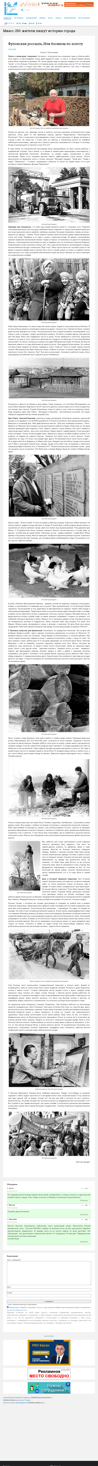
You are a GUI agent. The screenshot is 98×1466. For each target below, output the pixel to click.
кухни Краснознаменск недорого (17, 1397)
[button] (14, 195)
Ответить (84, 1200)
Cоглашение (39, 1307)
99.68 (40, 23)
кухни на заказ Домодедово (15, 1403)
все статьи (49, 1336)
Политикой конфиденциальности (17, 1310)
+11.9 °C (11, 23)
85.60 (32, 23)
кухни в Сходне (24, 1400)
